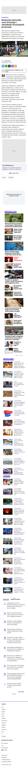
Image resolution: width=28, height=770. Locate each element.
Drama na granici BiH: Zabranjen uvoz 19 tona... (19, 384)
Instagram (5, 748)
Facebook (5, 743)
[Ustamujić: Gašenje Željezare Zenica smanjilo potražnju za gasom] (7, 581)
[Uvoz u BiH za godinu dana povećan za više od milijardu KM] (7, 423)
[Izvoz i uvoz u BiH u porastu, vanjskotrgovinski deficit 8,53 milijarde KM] (7, 471)
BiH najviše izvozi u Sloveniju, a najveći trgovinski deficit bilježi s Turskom (19, 375)
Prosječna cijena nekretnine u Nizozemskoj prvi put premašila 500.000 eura (19, 532)
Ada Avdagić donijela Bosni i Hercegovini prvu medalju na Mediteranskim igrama (15, 649)
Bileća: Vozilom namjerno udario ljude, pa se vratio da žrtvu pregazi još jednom (15, 614)
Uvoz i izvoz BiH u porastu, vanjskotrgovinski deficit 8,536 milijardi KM (19, 443)
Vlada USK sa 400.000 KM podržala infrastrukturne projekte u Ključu (19, 562)
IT (2, 734)
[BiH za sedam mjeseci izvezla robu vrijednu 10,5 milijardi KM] (7, 492)
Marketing (4, 757)
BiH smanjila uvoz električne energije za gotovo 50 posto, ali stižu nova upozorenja (19, 462)
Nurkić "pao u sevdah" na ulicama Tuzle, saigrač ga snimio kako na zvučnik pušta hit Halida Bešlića (15, 658)
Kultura (3, 727)
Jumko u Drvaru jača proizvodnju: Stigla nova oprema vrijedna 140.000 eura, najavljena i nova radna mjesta (19, 542)
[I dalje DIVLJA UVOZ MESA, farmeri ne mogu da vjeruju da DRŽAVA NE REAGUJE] (7, 365)
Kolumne (4, 736)
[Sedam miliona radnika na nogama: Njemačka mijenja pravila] (7, 482)
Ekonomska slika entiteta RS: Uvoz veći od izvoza (19, 452)
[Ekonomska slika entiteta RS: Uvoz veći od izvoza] (7, 452)
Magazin (4, 725)
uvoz (4, 177)
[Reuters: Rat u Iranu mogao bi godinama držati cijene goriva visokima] (7, 511)
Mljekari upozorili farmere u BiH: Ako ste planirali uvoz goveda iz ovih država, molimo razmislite (19, 433)
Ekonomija (5, 17)
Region (3, 711)
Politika (3, 709)
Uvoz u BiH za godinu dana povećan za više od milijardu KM (19, 423)
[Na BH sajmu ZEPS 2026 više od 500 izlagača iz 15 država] (7, 590)
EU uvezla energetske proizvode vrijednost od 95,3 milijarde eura (19, 404)
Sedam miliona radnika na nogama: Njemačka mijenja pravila (19, 482)
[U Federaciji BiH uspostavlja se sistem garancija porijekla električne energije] (7, 521)
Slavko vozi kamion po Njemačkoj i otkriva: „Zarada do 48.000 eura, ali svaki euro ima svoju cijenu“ (19, 502)
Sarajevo (4, 723)
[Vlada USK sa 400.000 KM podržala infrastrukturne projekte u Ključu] (7, 561)
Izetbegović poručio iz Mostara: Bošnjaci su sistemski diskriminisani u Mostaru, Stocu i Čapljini (16, 605)
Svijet (3, 714)
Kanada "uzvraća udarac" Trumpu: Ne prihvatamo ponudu (14, 685)
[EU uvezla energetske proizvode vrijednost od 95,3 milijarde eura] (7, 404)
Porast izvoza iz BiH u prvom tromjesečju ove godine (19, 413)
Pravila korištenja (6, 759)
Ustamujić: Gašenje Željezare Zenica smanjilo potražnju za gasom (19, 581)
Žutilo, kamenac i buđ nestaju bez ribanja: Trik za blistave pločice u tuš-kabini (15, 667)
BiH (15, 381)
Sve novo (21, 692)
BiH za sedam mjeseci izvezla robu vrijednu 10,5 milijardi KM (19, 492)
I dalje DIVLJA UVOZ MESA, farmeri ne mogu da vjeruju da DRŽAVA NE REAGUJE (19, 365)
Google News (15, 173)
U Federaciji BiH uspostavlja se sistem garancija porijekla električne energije (19, 522)
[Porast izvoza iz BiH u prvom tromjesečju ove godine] (7, 414)
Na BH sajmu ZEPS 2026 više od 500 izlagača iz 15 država (19, 590)
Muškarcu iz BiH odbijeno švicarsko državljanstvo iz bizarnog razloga (14, 622)
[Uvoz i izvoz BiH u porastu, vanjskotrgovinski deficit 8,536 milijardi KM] (7, 442)
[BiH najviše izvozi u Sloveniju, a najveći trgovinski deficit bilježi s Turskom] (7, 374)
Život (3, 732)
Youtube (5, 750)
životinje (11, 177)
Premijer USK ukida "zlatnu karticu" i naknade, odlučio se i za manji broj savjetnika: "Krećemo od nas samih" (16, 640)
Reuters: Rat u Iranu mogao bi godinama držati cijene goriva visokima (19, 512)
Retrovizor (4, 729)
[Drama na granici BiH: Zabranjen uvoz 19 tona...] (7, 384)
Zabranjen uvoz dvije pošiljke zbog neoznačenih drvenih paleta (19, 394)
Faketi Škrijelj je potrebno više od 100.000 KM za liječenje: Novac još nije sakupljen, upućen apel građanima (15, 676)
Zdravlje (4, 718)
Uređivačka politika (6, 761)
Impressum (4, 755)
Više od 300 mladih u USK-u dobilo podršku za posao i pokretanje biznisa (19, 571)
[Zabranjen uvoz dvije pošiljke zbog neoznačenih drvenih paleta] (7, 394)
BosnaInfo (8, 61)
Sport (3, 716)
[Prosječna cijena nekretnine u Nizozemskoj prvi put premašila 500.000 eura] (7, 531)
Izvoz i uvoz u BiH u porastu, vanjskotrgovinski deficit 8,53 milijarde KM (19, 472)
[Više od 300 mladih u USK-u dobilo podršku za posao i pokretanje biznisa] (7, 571)
